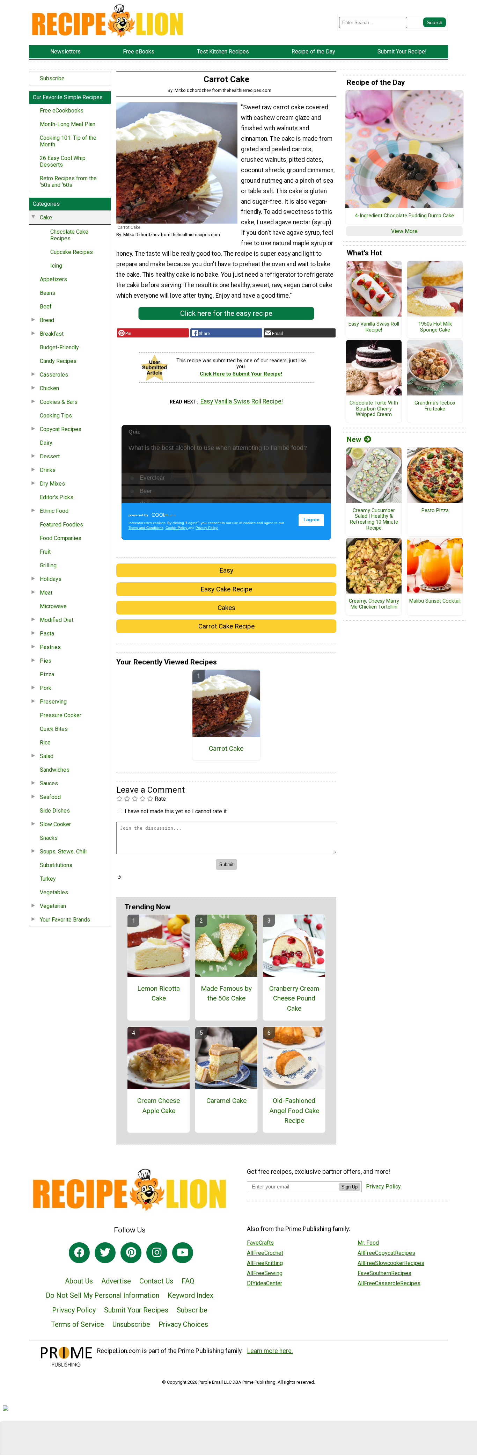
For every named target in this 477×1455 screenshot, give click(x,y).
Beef (46, 306)
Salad (46, 756)
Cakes (226, 608)
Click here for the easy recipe (226, 313)
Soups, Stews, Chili (63, 851)
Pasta (47, 633)
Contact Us (156, 1281)
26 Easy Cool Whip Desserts (63, 161)
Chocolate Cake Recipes (69, 235)
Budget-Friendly (59, 347)
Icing (56, 265)
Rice (45, 742)
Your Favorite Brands (65, 919)
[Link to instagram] (156, 1252)
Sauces (49, 783)
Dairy (46, 442)
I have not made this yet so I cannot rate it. (176, 811)
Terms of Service (77, 1324)
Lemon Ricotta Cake (158, 993)
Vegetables (54, 892)
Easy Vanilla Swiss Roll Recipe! (241, 401)
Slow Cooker (55, 824)
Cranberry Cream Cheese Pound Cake (294, 998)
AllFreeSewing (264, 1273)
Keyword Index (190, 1295)
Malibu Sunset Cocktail (435, 601)
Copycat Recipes (60, 429)
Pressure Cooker (60, 715)
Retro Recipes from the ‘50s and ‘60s (68, 181)
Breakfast (52, 333)
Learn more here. (270, 1350)
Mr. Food (368, 1242)
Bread (47, 320)
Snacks (49, 838)
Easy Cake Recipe (226, 589)
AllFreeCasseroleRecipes (389, 1283)
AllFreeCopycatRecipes (386, 1253)
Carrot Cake (226, 748)
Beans (47, 293)
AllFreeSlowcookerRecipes (391, 1263)
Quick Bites (54, 729)
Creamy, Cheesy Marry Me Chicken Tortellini (374, 604)
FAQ (188, 1281)
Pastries (50, 647)
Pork (45, 688)
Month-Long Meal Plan (67, 124)
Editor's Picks (56, 497)
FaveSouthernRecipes (384, 1273)
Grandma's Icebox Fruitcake (434, 406)
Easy (226, 570)
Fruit (45, 551)
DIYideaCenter (264, 1283)
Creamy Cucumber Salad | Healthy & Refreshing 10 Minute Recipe (374, 519)
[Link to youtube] (182, 1252)
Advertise (116, 1281)
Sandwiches (54, 769)
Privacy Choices (183, 1324)
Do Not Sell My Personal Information (102, 1295)
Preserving (53, 701)
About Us (79, 1281)
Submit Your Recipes (136, 1310)
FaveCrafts (260, 1242)
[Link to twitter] (105, 1252)
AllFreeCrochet (265, 1253)
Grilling (48, 565)
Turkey (48, 878)
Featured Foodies (61, 524)
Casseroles (54, 374)
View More (404, 231)
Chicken (49, 388)
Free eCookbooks (61, 110)
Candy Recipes (58, 361)
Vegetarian (53, 906)
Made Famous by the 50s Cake (226, 993)
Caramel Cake (226, 1101)
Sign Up (350, 1187)
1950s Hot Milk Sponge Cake (435, 327)
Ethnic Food (54, 511)
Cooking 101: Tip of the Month (68, 141)
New (354, 439)
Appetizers (53, 279)
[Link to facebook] (79, 1252)
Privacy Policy (74, 1310)
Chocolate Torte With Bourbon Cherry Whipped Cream (374, 408)
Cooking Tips (56, 415)
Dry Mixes (52, 483)
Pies (45, 660)
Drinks (48, 470)
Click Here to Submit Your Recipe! (241, 374)
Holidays (50, 579)
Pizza (47, 674)
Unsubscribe (131, 1324)
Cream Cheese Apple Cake (158, 1106)
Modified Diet (56, 620)
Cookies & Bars (59, 402)
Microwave (53, 606)
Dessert (50, 456)
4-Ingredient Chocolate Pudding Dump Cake (404, 216)
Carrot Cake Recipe (226, 626)
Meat (46, 592)
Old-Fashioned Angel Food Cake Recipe (294, 1111)
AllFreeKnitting (265, 1263)
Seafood (50, 797)
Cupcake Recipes (71, 252)
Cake (46, 217)
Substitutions (56, 865)
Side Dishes (55, 810)
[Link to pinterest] (130, 1252)
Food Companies (60, 538)
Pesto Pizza (435, 511)
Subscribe (52, 78)
